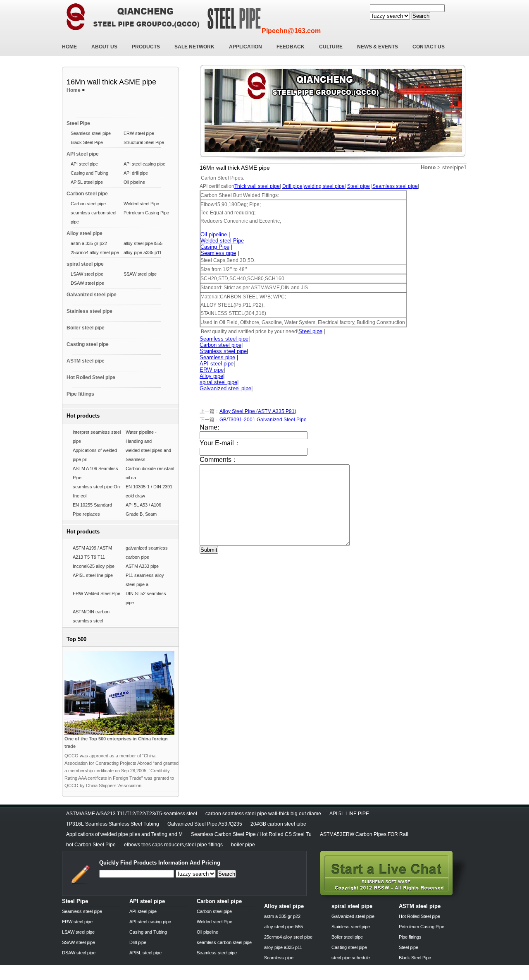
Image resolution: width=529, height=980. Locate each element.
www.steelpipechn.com (158, 977)
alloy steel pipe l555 (143, 243)
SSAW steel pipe (140, 273)
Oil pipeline (134, 182)
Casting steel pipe (88, 344)
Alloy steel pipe (84, 233)
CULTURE (331, 47)
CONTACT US (428, 47)
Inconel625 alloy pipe (93, 566)
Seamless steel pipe (91, 133)
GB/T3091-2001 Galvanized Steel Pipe (263, 420)
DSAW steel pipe (87, 283)
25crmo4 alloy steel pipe (95, 252)
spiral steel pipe (85, 264)
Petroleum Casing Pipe (146, 212)
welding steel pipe (324, 186)
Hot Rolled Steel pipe (91, 377)
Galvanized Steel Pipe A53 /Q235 (204, 824)
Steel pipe (358, 186)
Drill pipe (292, 186)
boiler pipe (243, 845)
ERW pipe (212, 370)
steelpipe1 (454, 167)
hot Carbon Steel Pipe (91, 845)
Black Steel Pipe (87, 142)
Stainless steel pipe (89, 311)
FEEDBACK (290, 47)
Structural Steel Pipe (144, 142)
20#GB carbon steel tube (278, 824)
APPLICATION (245, 47)
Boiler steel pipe (86, 328)
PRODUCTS (146, 47)
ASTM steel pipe (86, 361)
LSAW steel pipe (87, 273)
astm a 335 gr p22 (89, 243)
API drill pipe (136, 173)
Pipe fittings (80, 394)
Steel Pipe (78, 123)
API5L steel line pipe (93, 575)
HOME (69, 47)
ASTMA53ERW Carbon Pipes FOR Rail (364, 834)
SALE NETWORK (194, 47)
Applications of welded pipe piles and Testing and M (124, 834)
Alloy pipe (211, 376)
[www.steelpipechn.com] (393, 898)
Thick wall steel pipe (257, 186)
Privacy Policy (77, 977)
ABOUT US (104, 47)
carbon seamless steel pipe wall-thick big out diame (263, 814)
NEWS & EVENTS (377, 47)
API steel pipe (83, 154)
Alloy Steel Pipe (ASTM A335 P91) (257, 411)
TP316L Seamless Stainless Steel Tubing (112, 824)
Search (420, 16)
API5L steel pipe (87, 182)
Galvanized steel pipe (92, 295)
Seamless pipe (218, 253)
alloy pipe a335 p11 (143, 252)
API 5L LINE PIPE (349, 814)
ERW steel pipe (139, 133)
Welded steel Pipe (141, 203)
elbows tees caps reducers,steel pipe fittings (173, 845)
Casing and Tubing (89, 173)
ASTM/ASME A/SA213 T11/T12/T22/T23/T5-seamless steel (131, 814)
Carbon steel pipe (87, 194)
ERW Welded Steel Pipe (96, 593)
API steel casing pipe (144, 163)
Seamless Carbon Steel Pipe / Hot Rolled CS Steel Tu (251, 834)
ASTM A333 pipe (142, 566)
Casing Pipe (214, 247)
